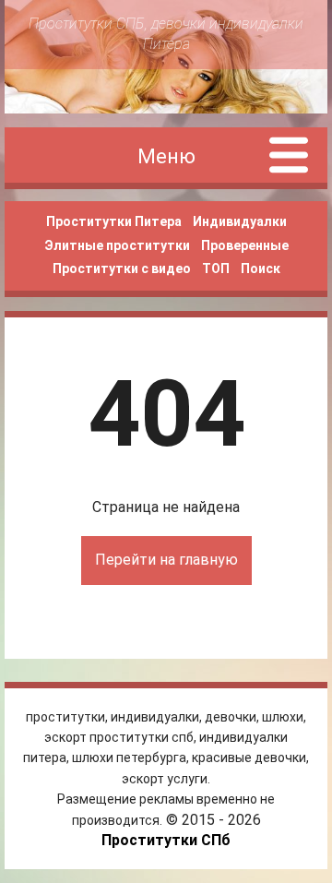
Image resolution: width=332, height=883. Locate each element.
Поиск (260, 268)
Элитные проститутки (117, 245)
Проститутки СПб (166, 840)
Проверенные (245, 245)
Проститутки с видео (122, 268)
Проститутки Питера (114, 221)
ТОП (216, 268)
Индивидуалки (240, 221)
